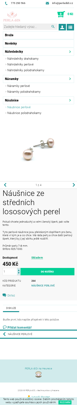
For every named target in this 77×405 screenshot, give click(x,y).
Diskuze (11, 308)
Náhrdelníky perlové (20, 64)
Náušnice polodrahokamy (24, 113)
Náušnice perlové (19, 107)
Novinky (11, 43)
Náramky (11, 79)
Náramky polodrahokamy (24, 91)
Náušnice (12, 100)
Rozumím (65, 402)
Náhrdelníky (14, 52)
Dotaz (11, 295)
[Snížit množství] (19, 273)
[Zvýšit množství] (19, 270)
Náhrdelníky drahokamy (23, 58)
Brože (9, 35)
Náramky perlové (18, 86)
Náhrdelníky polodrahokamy (25, 70)
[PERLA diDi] (12, 17)
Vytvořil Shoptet (40, 396)
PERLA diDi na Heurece (38, 368)
